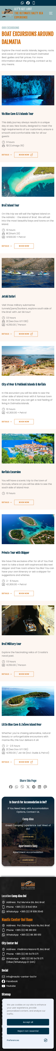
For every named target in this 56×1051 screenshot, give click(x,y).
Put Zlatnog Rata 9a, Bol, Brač (33, 925)
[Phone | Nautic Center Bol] (33, 3)
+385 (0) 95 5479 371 (26, 954)
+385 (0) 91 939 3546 (31, 911)
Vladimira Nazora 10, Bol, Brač (33, 949)
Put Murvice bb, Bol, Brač (31, 902)
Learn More (28, 836)
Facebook (12, 981)
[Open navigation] (51, 13)
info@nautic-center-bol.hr (21, 976)
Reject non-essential (28, 1031)
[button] (7, 154)
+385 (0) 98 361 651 (25, 930)
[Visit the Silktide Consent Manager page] (45, 1040)
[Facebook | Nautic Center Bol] (28, 3)
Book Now (24, 246)
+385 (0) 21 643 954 (26, 907)
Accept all (28, 1022)
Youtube (11, 986)
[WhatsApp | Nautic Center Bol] (22, 3)
